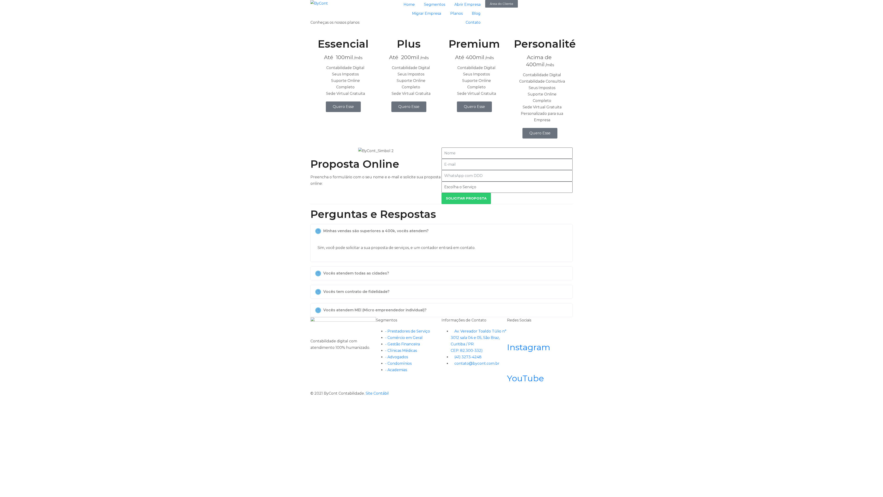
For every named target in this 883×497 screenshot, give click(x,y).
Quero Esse (343, 106)
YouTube (525, 378)
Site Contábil (377, 393)
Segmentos (434, 4)
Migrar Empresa (426, 13)
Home (409, 4)
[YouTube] (513, 365)
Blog (476, 13)
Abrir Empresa (467, 4)
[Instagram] (513, 334)
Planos (456, 13)
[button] (441, 231)
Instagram (528, 347)
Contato (473, 22)
